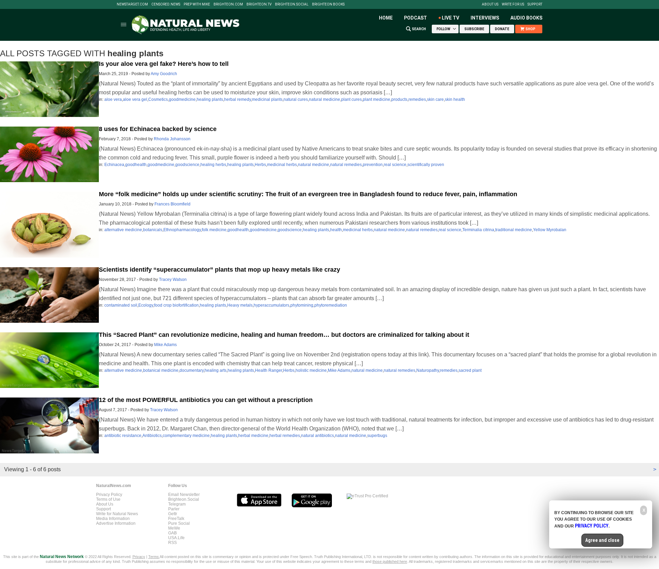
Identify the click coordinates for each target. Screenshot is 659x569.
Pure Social (179, 523)
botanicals (152, 229)
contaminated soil (120, 305)
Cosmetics (158, 99)
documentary (192, 370)
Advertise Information (116, 523)
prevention (373, 164)
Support (535, 4)
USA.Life (176, 537)
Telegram (177, 504)
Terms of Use (108, 499)
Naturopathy (427, 370)
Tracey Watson (173, 279)
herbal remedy (237, 99)
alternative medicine (123, 229)
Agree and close (602, 540)
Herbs (260, 164)
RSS (172, 542)
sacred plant (470, 370)
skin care (435, 99)
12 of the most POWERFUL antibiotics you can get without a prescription (206, 399)
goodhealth (136, 164)
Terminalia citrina (478, 229)
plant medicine (376, 99)
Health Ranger (268, 370)
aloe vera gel (135, 99)
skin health (455, 99)
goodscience (187, 164)
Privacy (138, 557)
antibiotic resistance (122, 435)
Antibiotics (152, 435)
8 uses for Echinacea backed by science (158, 129)
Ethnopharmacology (182, 229)
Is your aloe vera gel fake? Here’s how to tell (164, 63)
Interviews (485, 18)
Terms (154, 557)
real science (395, 164)
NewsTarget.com (132, 4)
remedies (417, 99)
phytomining (301, 305)
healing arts (216, 370)
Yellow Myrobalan (549, 229)
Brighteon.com (228, 4)
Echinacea (114, 164)
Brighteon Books (328, 4)
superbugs (377, 435)
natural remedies (346, 164)
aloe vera (113, 99)
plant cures (351, 99)
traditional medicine (513, 229)
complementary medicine (186, 435)
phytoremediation (330, 305)
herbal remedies (284, 435)
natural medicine (324, 99)
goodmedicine (182, 99)
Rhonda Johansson (172, 139)
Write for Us (513, 4)
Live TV (450, 18)
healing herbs (213, 164)
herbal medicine (253, 435)
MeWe (174, 528)
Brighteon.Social (292, 4)
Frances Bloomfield (172, 204)
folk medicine (214, 229)
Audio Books (526, 18)
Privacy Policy (109, 494)
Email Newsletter (184, 494)
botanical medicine (160, 370)
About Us (490, 4)
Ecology (145, 305)
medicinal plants (267, 99)
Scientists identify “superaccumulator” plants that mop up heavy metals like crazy (219, 269)
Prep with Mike (197, 4)
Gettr (172, 513)
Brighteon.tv (258, 4)
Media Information (113, 518)
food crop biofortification (176, 305)
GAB (172, 533)
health (336, 229)
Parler (174, 509)
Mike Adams (165, 344)
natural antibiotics (317, 435)
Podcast (415, 18)
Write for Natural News (117, 513)
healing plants (210, 99)
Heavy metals (240, 305)
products (399, 99)
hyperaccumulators (271, 305)
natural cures (296, 99)
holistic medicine (311, 370)
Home (386, 18)
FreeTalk (176, 518)
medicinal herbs (282, 164)
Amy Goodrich (164, 73)
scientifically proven (425, 164)
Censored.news (165, 4)
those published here (389, 561)
